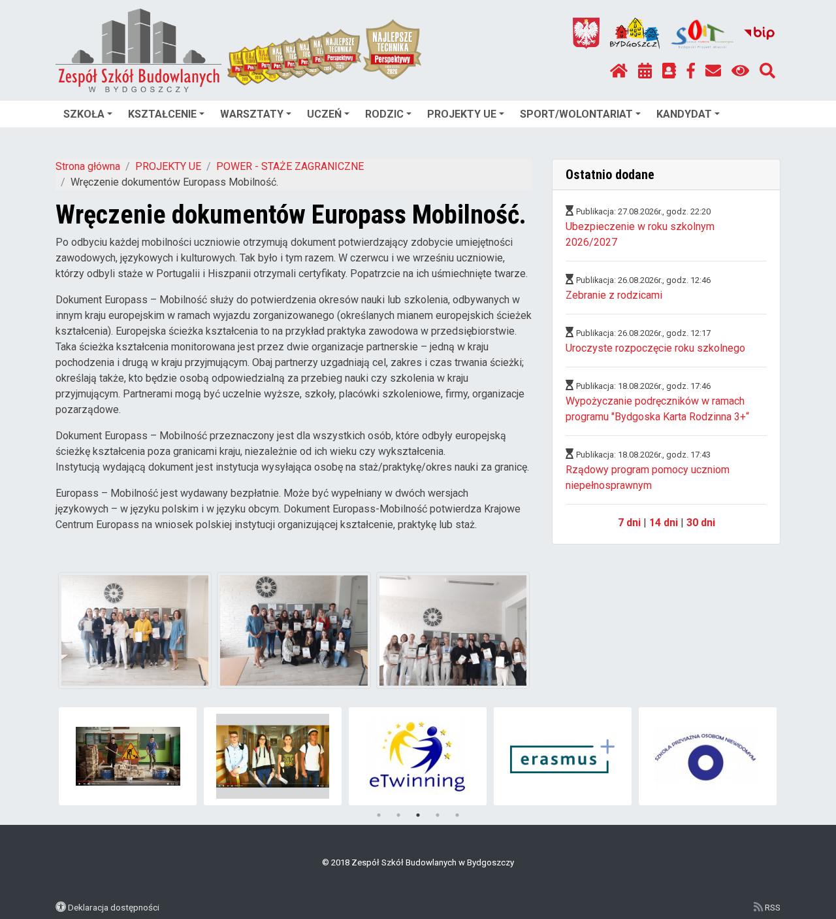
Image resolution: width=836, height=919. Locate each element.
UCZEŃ (324, 114)
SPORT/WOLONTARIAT (576, 114)
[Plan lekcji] (645, 71)
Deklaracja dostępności (113, 907)
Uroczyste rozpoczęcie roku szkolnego (655, 348)
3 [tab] (418, 815)
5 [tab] (457, 815)
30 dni (700, 522)
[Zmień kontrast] (740, 71)
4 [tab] (437, 815)
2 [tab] (398, 815)
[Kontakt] (713, 71)
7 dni (629, 522)
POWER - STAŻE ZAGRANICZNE (290, 166)
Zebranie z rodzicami (614, 295)
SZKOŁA (83, 114)
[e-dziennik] (669, 71)
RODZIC (384, 114)
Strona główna (88, 166)
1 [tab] (378, 815)
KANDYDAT (684, 114)
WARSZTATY (251, 114)
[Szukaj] (767, 71)
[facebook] (691, 71)
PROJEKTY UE (461, 114)
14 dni (663, 522)
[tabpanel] (128, 756)
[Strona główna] (619, 71)
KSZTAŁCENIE (162, 114)
